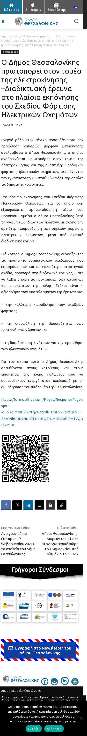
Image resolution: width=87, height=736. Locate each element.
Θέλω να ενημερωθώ (37, 36)
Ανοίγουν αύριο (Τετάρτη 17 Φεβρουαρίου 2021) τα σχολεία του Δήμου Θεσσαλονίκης (19, 543)
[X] (17, 505)
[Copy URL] (61, 505)
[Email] (39, 505)
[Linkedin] (28, 505)
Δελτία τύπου (64, 36)
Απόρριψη (54, 728)
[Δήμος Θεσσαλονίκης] (36, 21)
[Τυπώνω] (50, 505)
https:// (7, 399)
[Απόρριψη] (81, 718)
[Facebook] (6, 505)
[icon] (45, 684)
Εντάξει (33, 728)
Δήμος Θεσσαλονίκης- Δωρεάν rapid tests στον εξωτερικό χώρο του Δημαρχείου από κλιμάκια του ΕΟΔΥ (60, 543)
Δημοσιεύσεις (10, 36)
